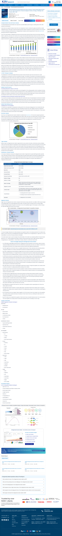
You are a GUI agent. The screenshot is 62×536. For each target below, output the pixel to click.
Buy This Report (54, 24)
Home (5, 4)
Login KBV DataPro (15, 522)
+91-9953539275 (4, 517)
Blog (57, 4)
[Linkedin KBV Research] (4, 520)
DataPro (51, 4)
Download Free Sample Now (38, 450)
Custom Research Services (25, 523)
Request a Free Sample (53, 37)
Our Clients (36, 4)
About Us (10, 4)
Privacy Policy (44, 533)
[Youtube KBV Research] (8, 520)
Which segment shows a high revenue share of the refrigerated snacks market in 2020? (18, 487)
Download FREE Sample (30, 20)
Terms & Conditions (33, 533)
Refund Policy (39, 533)
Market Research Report (26, 519)
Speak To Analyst (51, 42)
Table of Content (13, 20)
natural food (41, 31)
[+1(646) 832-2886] (53, 1)
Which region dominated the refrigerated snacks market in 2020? (14, 492)
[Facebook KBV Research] (2, 520)
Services (22, 4)
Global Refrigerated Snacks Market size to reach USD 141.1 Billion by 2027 (23, 228)
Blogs (13, 524)
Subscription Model (44, 4)
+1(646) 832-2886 (57, 2)
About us (13, 519)
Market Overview (5, 20)
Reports (16, 4)
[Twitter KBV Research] (6, 520)
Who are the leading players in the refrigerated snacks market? (14, 484)
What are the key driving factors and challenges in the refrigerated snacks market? (18, 481)
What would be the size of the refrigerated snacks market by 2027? (15, 479)
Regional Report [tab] (5, 458)
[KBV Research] (8, 1)
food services (28, 115)
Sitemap (48, 533)
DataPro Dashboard (40, 20)
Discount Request (51, 44)
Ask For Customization (52, 39)
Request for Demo (29, 443)
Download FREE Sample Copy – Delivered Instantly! (29, 55)
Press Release (29, 4)
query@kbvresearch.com (38, 523)
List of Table (21, 20)
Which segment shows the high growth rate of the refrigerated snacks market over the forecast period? (21, 490)
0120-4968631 (43, 521)
